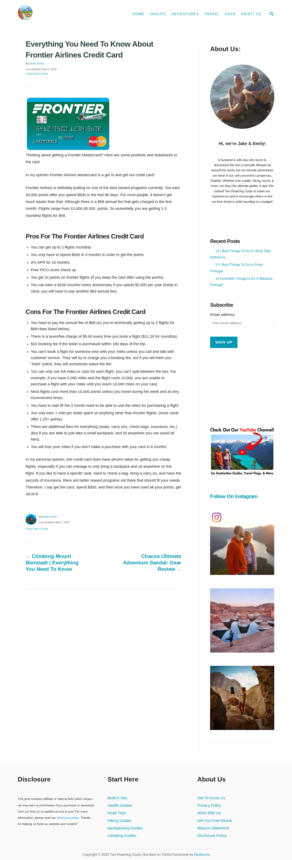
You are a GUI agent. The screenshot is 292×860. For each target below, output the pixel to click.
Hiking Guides (119, 821)
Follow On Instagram (233, 496)
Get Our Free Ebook (214, 821)
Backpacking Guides (125, 828)
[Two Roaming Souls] (62, 14)
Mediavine (202, 854)
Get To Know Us (211, 798)
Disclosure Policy (212, 835)
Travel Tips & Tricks (37, 73)
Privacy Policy (209, 805)
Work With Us (209, 813)
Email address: (223, 314)
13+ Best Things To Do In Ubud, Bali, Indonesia (240, 254)
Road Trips (117, 813)
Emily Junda (36, 63)
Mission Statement (213, 828)
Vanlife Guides (120, 805)
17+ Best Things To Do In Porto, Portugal (236, 268)
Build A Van (117, 798)
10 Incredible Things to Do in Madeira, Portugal (241, 282)
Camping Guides (122, 835)
